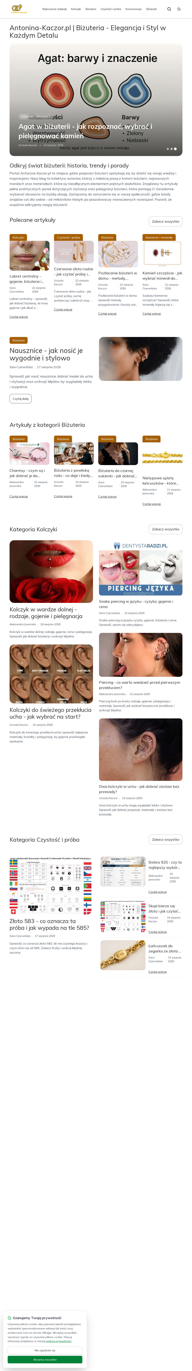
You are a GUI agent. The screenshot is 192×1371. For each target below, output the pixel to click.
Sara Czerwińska (109, 613)
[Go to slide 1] (168, 149)
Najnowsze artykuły (55, 9)
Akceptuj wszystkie (45, 1359)
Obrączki (151, 9)
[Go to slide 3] (175, 149)
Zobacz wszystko (165, 221)
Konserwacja (134, 9)
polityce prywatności (58, 1341)
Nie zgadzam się (45, 1350)
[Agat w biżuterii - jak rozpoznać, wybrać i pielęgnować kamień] (96, 100)
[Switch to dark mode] (179, 9)
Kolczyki (76, 9)
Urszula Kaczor (28, 145)
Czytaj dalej (20, 399)
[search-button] (169, 9)
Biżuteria (91, 9)
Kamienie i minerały (36, 116)
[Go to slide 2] (171, 149)
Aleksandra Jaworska (23, 624)
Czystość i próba (111, 9)
